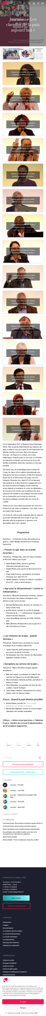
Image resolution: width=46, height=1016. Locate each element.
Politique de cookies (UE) (11, 945)
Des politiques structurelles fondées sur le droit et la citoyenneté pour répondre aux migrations (20, 833)
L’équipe (5, 925)
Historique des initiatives (11, 942)
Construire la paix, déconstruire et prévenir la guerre (19, 826)
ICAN (20, 613)
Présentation (7, 922)
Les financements (8, 940)
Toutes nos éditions (10, 814)
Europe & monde (8, 966)
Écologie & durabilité (9, 963)
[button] (43, 3)
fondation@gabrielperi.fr (16, 892)
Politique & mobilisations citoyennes (15, 972)
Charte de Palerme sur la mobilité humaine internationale (21, 829)
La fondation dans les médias (12, 931)
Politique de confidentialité (29, 1013)
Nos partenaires (8, 928)
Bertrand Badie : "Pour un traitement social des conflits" (21, 840)
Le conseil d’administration (11, 934)
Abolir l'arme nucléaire (10, 837)
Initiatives (23, 13)
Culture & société (8, 960)
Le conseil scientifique (10, 937)
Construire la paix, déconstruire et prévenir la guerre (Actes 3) (22, 823)
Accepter (23, 1002)
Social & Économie (9, 975)
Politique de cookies (14, 1013)
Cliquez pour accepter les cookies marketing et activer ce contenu (23, 73)
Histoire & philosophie (10, 969)
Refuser (23, 1008)
